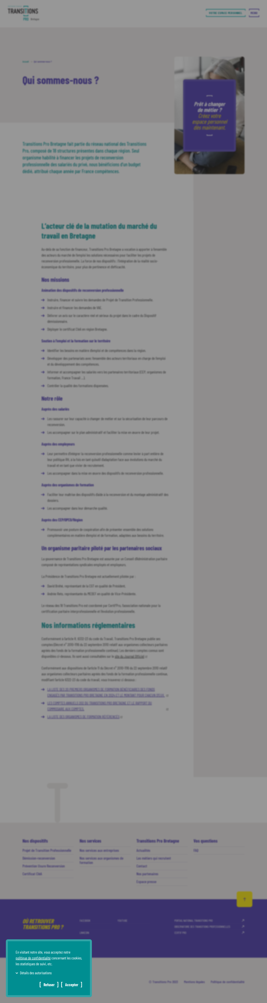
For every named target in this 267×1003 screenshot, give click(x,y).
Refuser (49, 984)
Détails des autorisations (36, 972)
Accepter (71, 984)
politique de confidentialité (33, 958)
